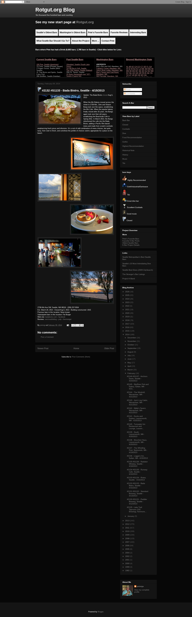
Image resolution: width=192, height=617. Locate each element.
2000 (127, 563)
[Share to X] (77, 325)
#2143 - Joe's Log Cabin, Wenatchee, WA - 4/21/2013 (137, 402)
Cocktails (126, 129)
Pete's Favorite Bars (130, 239)
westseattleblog (51, 319)
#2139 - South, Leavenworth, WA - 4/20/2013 (135, 434)
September (132, 348)
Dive (124, 133)
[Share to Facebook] (80, 325)
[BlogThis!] (75, 325)
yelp (59, 319)
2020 (127, 313)
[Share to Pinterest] (82, 325)
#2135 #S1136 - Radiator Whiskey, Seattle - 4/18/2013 (137, 464)
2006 (127, 545)
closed (105, 95)
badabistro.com (51, 317)
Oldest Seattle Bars (130, 243)
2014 (127, 334)
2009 (127, 535)
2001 (127, 560)
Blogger (100, 612)
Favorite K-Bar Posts (130, 241)
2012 (127, 524)
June (129, 359)
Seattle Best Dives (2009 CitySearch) (137, 270)
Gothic (125, 142)
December (132, 338)
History (125, 155)
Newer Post (42, 348)
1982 (127, 570)
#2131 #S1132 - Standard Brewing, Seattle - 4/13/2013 (137, 493)
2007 (127, 542)
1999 (127, 567)
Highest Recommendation (133, 146)
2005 (127, 549)
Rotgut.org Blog (55, 10)
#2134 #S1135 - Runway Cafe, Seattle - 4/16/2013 (137, 472)
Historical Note (128, 150)
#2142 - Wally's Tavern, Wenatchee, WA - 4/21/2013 (136, 410)
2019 (127, 317)
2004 (127, 553)
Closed (125, 125)
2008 (127, 538)
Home (76, 348)
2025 (127, 295)
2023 (127, 302)
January (131, 516)
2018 (127, 320)
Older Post (109, 348)
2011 (127, 528)
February (131, 373)
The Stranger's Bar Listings (133, 274)
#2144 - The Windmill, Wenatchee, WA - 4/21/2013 (136, 394)
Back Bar (126, 120)
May (129, 363)
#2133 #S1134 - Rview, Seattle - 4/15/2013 (136, 479)
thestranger (67, 319)
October (131, 345)
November (132, 341)
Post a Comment (47, 337)
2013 (127, 521)
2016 (127, 327)
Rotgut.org (85, 22)
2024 (127, 299)
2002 (127, 556)
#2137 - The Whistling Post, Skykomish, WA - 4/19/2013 (137, 450)
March (130, 370)
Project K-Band (128, 279)
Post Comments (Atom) (81, 357)
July (129, 355)
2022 (127, 306)
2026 (127, 292)
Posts (128, 89)
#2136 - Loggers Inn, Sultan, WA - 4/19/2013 (137, 457)
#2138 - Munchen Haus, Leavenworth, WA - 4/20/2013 (137, 442)
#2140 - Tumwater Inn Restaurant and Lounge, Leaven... (136, 426)
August (130, 352)
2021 (127, 309)
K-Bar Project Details (130, 245)
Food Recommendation (132, 137)
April (129, 366)
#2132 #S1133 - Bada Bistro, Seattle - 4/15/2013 (136, 485)
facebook (61, 317)
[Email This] (72, 325)
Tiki (123, 163)
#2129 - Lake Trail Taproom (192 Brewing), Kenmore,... (137, 509)
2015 (127, 331)
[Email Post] (68, 325)
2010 (127, 531)
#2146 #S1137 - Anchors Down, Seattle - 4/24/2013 (137, 378)
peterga (140, 586)
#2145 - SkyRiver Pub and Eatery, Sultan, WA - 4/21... (138, 386)
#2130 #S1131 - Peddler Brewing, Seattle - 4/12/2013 (137, 501)
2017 (127, 324)
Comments (130, 94)
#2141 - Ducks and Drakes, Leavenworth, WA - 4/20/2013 (137, 418)
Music (124, 159)
